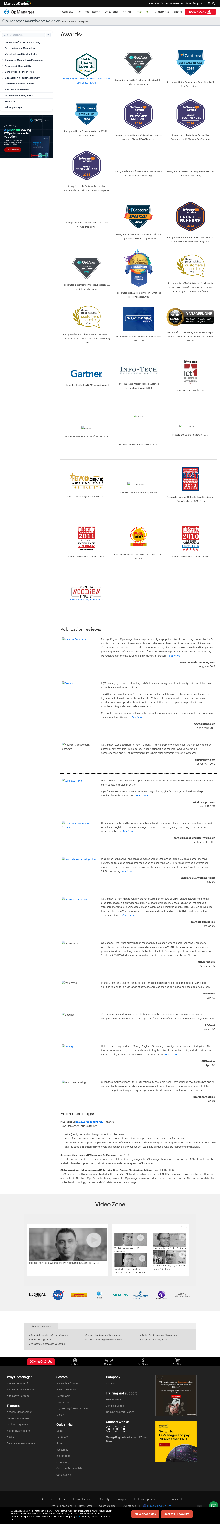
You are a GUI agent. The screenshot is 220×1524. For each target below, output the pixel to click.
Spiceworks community (89, 1122)
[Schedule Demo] (213, 1506)
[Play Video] (68, 1244)
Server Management (18, 1418)
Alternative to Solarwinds (21, 1389)
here (77, 1516)
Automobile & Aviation (68, 1383)
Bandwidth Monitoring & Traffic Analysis (49, 1335)
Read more (174, 655)
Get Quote (111, 12)
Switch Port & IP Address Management (159, 1335)
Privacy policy (146, 1499)
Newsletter (85, 1506)
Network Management (19, 1412)
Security (104, 1499)
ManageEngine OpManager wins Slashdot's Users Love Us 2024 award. (86, 81)
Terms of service (82, 1499)
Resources (143, 12)
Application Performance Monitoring (48, 1344)
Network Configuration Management (103, 1335)
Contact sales (107, 1506)
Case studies (63, 1474)
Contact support (115, 1405)
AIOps (10, 1437)
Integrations (63, 1455)
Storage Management (19, 1430)
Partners (174, 3)
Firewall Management (41, 1339)
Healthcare (62, 1402)
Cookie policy (170, 1499)
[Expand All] (48, 35)
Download (198, 11)
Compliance (123, 1499)
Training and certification (120, 1412)
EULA (62, 1499)
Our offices (129, 1506)
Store (164, 3)
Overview (66, 12)
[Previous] (181, 1227)
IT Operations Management (154, 1339)
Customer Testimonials (69, 1468)
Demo (96, 12)
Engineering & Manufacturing (72, 1408)
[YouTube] (123, 1429)
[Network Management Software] (80, 825)
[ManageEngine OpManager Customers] (110, 1295)
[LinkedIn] (108, 1429)
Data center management (21, 1443)
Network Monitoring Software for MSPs (104, 1339)
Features (83, 12)
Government (63, 1396)
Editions (127, 12)
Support (178, 12)
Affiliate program (61, 1506)
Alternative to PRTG (18, 1383)
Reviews (72, 22)
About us (111, 1383)
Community (62, 1462)
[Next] (186, 1227)
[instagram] (116, 1429)
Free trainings (113, 1399)
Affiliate (186, 3)
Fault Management (17, 1424)
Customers (161, 12)
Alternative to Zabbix (18, 1396)
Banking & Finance (66, 1389)
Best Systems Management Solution (86, 599)
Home (65, 22)
